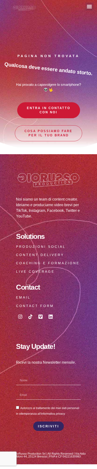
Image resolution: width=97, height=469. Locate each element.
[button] (89, 7)
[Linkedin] (50, 316)
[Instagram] (20, 316)
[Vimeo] (40, 316)
